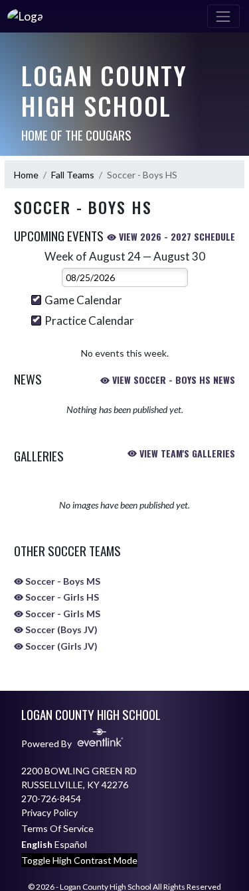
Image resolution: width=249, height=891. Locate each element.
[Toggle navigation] (223, 16)
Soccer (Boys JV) (60, 629)
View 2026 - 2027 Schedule (175, 236)
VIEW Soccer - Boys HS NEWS (172, 379)
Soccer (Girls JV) (60, 646)
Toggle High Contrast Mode (79, 860)
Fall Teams (72, 174)
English (36, 844)
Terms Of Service (57, 828)
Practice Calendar (89, 320)
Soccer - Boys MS (61, 581)
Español (70, 844)
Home (26, 174)
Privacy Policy (49, 812)
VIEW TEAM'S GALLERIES (186, 453)
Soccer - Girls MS (61, 613)
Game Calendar (83, 300)
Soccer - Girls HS (61, 597)
